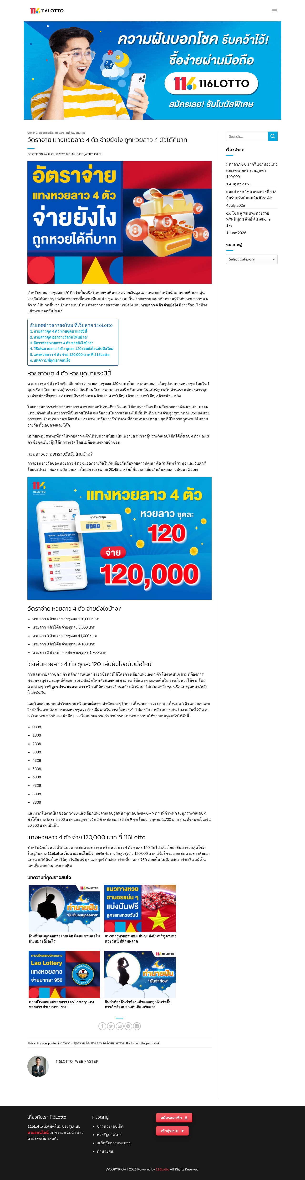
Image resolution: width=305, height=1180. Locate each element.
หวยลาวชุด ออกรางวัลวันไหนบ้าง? (60, 337)
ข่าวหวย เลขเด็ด (110, 1126)
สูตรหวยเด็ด (46, 133)
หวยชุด (76, 709)
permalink (153, 1043)
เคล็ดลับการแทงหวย (114, 1143)
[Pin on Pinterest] (128, 1026)
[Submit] (273, 136)
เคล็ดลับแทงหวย (76, 133)
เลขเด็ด (90, 703)
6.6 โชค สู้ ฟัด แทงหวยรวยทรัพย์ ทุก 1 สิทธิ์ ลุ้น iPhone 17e (248, 219)
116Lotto (162, 1169)
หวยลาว (60, 133)
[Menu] (275, 10)
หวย (153, 419)
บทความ (32, 133)
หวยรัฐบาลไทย (109, 1134)
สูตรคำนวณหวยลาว (68, 686)
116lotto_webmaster (86, 154)
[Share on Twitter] (111, 1026)
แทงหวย (112, 680)
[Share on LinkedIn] (137, 1026)
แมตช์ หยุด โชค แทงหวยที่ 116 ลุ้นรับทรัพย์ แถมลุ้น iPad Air (251, 194)
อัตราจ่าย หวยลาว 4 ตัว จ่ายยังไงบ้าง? (63, 343)
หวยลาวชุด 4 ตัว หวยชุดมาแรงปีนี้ (60, 331)
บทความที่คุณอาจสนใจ (52, 360)
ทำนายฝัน (105, 1151)
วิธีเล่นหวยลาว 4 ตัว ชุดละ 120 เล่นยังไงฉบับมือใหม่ (73, 348)
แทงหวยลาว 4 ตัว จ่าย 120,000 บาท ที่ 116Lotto (72, 354)
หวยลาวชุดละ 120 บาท (107, 383)
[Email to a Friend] (120, 1026)
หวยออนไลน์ (38, 1132)
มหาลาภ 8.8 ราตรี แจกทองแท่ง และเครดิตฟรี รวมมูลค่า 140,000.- (251, 170)
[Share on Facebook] (102, 1026)
